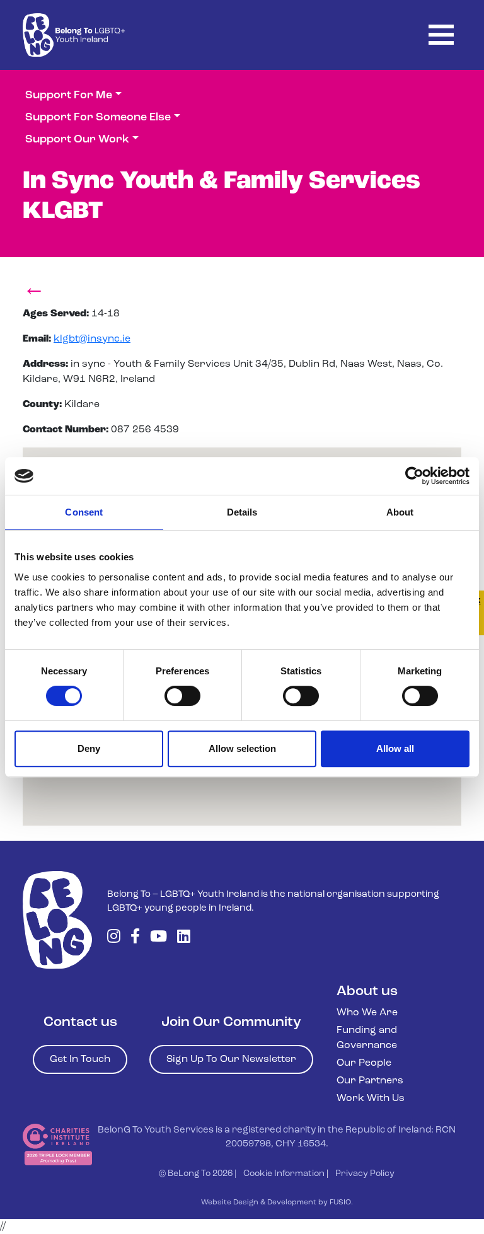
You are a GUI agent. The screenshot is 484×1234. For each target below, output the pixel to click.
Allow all (395, 748)
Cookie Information (284, 1174)
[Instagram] (113, 937)
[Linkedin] (183, 937)
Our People (364, 1063)
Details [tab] (242, 512)
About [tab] (400, 512)
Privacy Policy (365, 1174)
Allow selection (242, 748)
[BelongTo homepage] (57, 920)
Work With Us (371, 1098)
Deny (89, 748)
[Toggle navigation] (441, 35)
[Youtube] (158, 937)
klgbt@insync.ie (92, 339)
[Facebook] (135, 937)
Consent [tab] (84, 512)
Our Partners (370, 1081)
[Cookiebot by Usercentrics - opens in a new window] (414, 475)
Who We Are (367, 1013)
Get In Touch (80, 1059)
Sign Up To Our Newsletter (231, 1059)
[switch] (182, 696)
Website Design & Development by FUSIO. (277, 1202)
